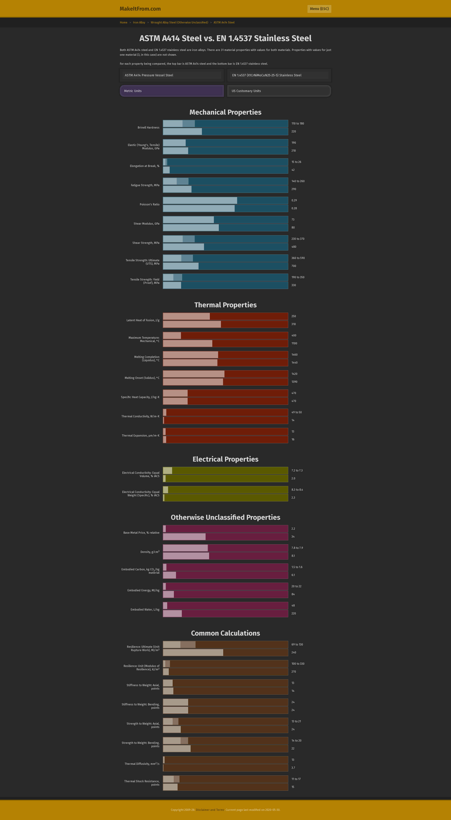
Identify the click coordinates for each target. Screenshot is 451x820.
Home (123, 22)
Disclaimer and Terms (210, 810)
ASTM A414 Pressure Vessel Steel (149, 75)
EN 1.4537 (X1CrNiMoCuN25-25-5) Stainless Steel (266, 75)
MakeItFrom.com (140, 9)
